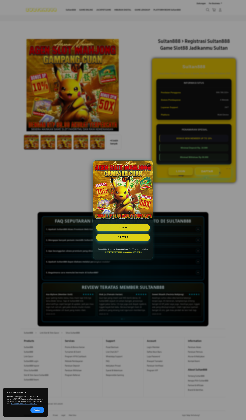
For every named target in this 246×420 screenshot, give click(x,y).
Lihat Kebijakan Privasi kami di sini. (24, 404)
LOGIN (123, 227)
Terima (37, 410)
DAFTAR (123, 237)
